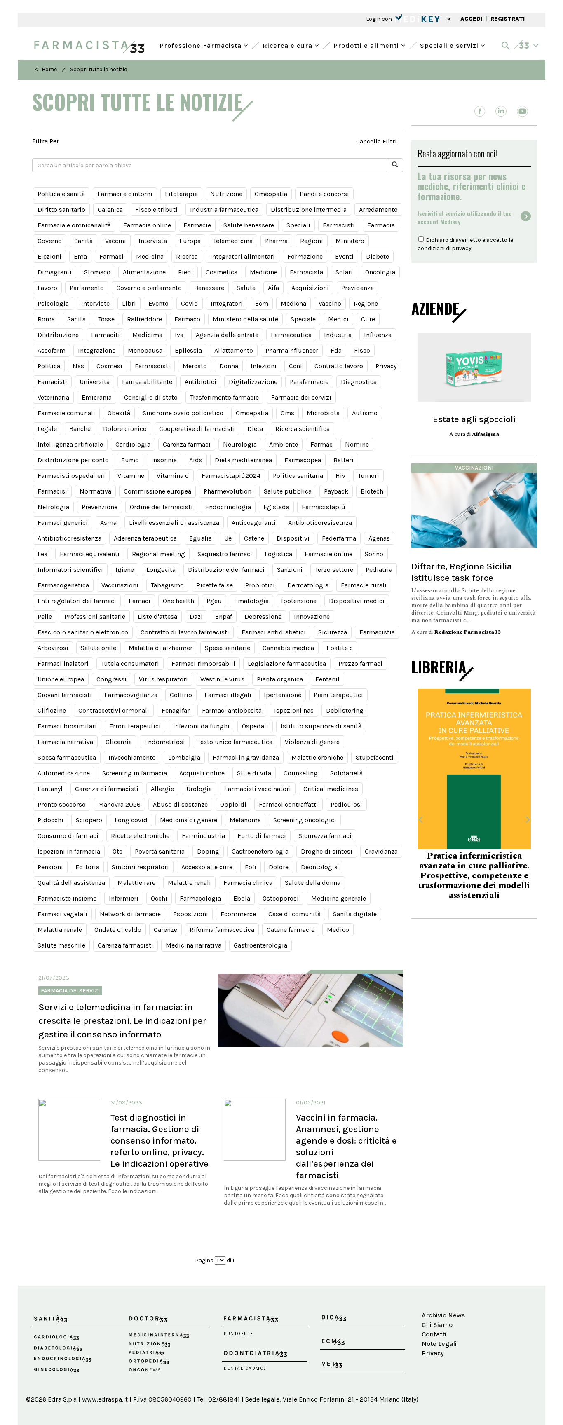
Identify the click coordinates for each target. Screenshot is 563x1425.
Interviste (95, 303)
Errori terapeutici (135, 726)
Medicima (147, 335)
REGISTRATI (507, 18)
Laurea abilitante (147, 382)
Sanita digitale (355, 914)
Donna (228, 366)
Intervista (152, 241)
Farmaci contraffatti (288, 804)
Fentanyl (50, 789)
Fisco (362, 350)
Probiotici (260, 585)
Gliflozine (52, 710)
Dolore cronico (125, 429)
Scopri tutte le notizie (98, 69)
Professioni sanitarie (94, 616)
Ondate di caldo (117, 930)
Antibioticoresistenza (69, 538)
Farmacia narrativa (65, 742)
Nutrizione (226, 194)
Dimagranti (55, 272)
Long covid (131, 820)
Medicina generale (338, 898)
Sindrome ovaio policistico (183, 413)
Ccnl (295, 366)
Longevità (161, 569)
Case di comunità (294, 914)
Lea (42, 554)
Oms (287, 413)
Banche (80, 429)
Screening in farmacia (134, 773)
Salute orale (98, 648)
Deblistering (345, 710)
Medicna (293, 303)
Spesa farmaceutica (67, 757)
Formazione (305, 256)
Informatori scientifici (70, 569)
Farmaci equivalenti (90, 554)
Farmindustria (203, 836)
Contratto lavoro (338, 366)
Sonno (374, 554)
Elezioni (49, 256)
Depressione (263, 616)
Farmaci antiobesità (232, 710)
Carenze (165, 930)
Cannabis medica (288, 648)
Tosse (106, 319)
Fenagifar (176, 710)
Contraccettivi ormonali (113, 710)
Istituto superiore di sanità (321, 726)
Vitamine (130, 476)
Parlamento (87, 288)
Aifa (273, 288)
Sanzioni (290, 569)
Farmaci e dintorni (124, 194)
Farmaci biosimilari (67, 726)
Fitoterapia (181, 194)
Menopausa (145, 350)
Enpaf (223, 616)
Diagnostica (359, 382)
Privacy (385, 366)
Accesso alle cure (206, 867)
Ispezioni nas (294, 710)
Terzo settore (334, 569)
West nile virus (222, 679)
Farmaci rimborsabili (203, 663)
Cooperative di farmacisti (197, 429)
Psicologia (53, 303)
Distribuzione (58, 335)
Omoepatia (252, 413)
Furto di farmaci (261, 836)
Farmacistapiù (323, 507)
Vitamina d (173, 476)
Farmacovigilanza (130, 695)
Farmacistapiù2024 (231, 476)
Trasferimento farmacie (224, 397)
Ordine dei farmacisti (161, 507)
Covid (189, 303)
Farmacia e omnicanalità (74, 225)
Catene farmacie (290, 930)
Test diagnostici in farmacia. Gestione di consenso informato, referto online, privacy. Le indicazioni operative (159, 1140)
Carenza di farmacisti (106, 789)
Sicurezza (332, 632)
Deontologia (319, 867)
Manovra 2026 (119, 804)
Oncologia (380, 272)
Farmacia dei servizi (301, 397)
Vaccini (115, 241)
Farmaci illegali (227, 695)
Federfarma (339, 538)
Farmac (321, 444)
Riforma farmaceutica (222, 930)
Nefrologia (53, 507)
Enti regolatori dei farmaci (77, 601)
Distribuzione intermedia (309, 209)
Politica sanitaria (298, 476)
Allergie (162, 789)
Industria (338, 335)
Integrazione (96, 350)
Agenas (379, 538)
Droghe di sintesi (326, 851)
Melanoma (245, 820)
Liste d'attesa (157, 616)
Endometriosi (164, 742)
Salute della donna (312, 883)
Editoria (87, 867)
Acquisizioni (310, 288)
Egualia (200, 538)
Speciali (298, 225)
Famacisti (52, 382)
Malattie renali (189, 883)
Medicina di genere (188, 820)
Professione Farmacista (202, 45)
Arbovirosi (53, 648)
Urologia (199, 789)
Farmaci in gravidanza (246, 757)
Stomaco (97, 272)
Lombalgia (184, 757)
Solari (344, 272)
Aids (195, 460)
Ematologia (251, 601)
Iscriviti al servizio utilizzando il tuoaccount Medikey (465, 217)
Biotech (372, 491)
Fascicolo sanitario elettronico (83, 632)
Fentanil (327, 679)
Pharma (276, 241)
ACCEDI (471, 18)
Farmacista (306, 272)
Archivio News (443, 1315)
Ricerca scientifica (302, 429)
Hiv (340, 476)
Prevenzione (99, 507)
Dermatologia (307, 585)
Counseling (301, 773)
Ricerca (187, 256)
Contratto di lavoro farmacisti (185, 632)
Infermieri (123, 898)
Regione (366, 303)
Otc (117, 851)
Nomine (357, 444)
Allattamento (233, 350)
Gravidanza (381, 851)
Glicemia (119, 742)
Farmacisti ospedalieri (71, 476)
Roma (46, 319)
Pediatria (379, 569)
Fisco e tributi (156, 209)
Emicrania (97, 397)
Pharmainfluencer (291, 350)
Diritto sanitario (61, 209)
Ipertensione (282, 695)
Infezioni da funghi (201, 726)
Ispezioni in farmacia (69, 851)
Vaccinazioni (119, 585)
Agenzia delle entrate (227, 335)
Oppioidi (233, 804)
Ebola (241, 898)
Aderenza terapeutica (145, 538)
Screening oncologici (304, 820)
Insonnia (164, 460)
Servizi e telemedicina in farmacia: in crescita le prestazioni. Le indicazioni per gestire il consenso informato (122, 1020)
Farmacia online (147, 225)
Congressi (111, 679)
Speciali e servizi (450, 45)
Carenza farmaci (187, 444)
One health (178, 601)
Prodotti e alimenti (367, 45)
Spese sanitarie (227, 648)
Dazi (196, 616)
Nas (78, 366)
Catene (254, 538)
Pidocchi (50, 820)
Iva (179, 335)
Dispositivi (293, 538)
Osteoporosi (281, 898)
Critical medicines (330, 789)
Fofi (250, 867)
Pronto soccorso (62, 804)
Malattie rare (136, 883)
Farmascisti (152, 366)
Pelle (45, 616)
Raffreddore (144, 319)
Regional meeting (158, 554)
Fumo (130, 460)
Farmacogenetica (63, 585)
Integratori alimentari (242, 256)
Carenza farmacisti (125, 945)
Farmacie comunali (66, 413)
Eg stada (276, 507)
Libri (129, 303)
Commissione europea (157, 491)
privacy (462, 248)
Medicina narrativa (193, 945)
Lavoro (47, 288)
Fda (336, 350)
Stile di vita (254, 773)
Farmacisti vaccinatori (257, 789)
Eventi (344, 256)
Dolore (279, 867)
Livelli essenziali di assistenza (174, 522)
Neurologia (240, 444)
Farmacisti (339, 225)
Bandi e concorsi (324, 194)
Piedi (185, 272)
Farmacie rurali (364, 585)
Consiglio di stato (151, 397)
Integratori (227, 303)
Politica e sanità (61, 194)
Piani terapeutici (338, 695)
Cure (368, 319)
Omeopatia (271, 194)
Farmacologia (200, 898)
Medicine (263, 272)
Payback (336, 491)
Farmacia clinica (247, 883)
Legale (47, 429)
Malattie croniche (317, 757)
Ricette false (214, 585)
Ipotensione (299, 601)
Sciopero (89, 820)
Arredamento (378, 209)
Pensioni (50, 867)
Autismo (365, 413)
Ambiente (283, 444)
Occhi (159, 898)
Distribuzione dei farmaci (226, 569)
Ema (80, 256)
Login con (379, 18)
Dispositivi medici (357, 601)
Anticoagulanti (254, 522)
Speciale (303, 319)
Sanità (83, 241)
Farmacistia (377, 632)
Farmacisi (52, 491)
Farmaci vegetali (62, 914)
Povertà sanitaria (160, 851)
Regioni (311, 241)
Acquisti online (202, 773)
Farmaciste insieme (67, 898)
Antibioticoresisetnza (320, 522)
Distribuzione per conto (73, 460)
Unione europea (61, 679)
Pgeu (214, 601)
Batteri (343, 460)
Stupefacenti (375, 757)
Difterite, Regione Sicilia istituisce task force (461, 572)
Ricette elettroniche (140, 836)
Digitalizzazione (253, 382)
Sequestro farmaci (224, 554)
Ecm (261, 303)
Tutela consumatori (130, 663)
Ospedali (255, 726)
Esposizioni (190, 914)
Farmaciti (105, 335)
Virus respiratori (163, 679)
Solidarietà (346, 773)
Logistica (278, 554)
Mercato (195, 366)
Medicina (150, 256)
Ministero (349, 241)
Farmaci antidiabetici (274, 632)
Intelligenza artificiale (70, 444)
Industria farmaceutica (224, 209)
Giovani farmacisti (65, 695)
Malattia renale (60, 930)
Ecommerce (238, 914)
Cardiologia (132, 444)
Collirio (181, 695)
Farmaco (187, 319)
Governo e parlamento (149, 288)
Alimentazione (144, 272)
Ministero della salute (245, 319)
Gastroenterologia (260, 945)
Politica (49, 366)
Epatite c (339, 648)
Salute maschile (61, 945)
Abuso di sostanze (180, 804)
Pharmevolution (227, 491)
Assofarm (52, 350)
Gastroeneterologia (260, 851)
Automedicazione (64, 773)
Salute (246, 288)
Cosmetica (221, 272)
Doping (208, 851)
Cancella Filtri (376, 141)
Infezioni (264, 366)
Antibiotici (200, 382)
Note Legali (439, 1344)
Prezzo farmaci (360, 663)
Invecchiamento (132, 757)
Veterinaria (53, 397)
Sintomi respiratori (140, 867)
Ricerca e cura (288, 45)
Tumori (368, 476)
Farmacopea (302, 460)
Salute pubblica (288, 491)
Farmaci (111, 256)
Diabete (377, 256)
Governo (50, 241)
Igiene (124, 569)
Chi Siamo (437, 1325)
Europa (190, 241)
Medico (338, 930)
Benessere (209, 288)
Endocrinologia (228, 507)
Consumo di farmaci (68, 836)
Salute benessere (248, 225)
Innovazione (312, 616)
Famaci (139, 601)
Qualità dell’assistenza (71, 883)
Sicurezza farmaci (325, 836)
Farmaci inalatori (63, 663)
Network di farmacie (130, 914)
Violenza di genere (312, 742)
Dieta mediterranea (243, 460)
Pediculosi (346, 804)
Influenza (378, 335)
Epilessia (188, 350)
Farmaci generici (63, 522)
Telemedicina (233, 241)
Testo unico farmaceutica (234, 742)
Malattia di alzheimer (160, 648)
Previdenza (357, 288)
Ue (228, 538)
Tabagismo (167, 585)
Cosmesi (109, 366)
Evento (158, 303)
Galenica (110, 209)
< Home (46, 69)
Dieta (255, 429)
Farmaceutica (291, 335)
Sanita (76, 319)
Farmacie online (328, 554)
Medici (338, 319)
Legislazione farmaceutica (287, 663)
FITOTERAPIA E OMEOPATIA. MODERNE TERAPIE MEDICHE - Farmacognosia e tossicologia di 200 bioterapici (474, 874)
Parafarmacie (309, 382)
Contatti (434, 1334)
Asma (108, 522)
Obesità (119, 413)
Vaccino (330, 303)
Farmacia (381, 225)
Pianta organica (280, 679)
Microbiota (323, 413)
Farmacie (197, 225)
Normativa (95, 491)
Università (95, 382)
